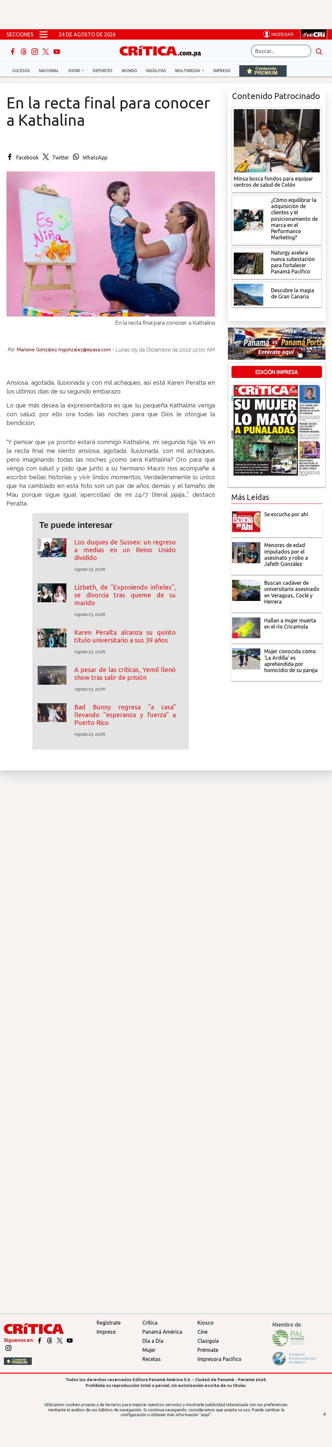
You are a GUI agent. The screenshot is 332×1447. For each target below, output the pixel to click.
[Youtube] (57, 51)
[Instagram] (35, 51)
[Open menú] (43, 34)
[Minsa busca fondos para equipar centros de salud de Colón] (277, 140)
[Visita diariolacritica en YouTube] (70, 1340)
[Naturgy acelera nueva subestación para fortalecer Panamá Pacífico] (249, 263)
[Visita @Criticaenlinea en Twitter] (50, 1340)
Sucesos (21, 70)
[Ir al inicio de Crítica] (163, 50)
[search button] (319, 51)
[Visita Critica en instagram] (8, 1347)
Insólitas (156, 70)
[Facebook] (13, 51)
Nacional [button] (49, 70)
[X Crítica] (46, 51)
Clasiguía (208, 1341)
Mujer (149, 1350)
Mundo (129, 70)
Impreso (221, 70)
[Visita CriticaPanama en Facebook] (40, 1340)
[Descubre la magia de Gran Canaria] (249, 294)
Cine (202, 1332)
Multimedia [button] (188, 70)
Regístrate (109, 1323)
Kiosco (205, 1323)
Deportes (103, 70)
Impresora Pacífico (219, 1359)
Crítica (150, 1323)
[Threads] (24, 51)
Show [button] (74, 70)
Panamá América (162, 1332)
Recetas (151, 1359)
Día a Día (152, 1341)
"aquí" (205, 1414)
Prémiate (207, 1350)
